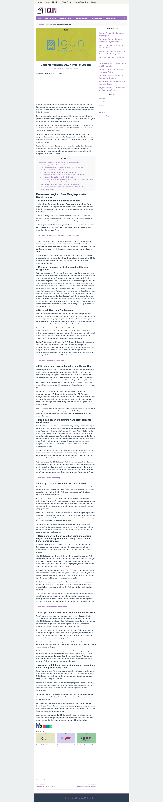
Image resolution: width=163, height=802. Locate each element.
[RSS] (125, 2)
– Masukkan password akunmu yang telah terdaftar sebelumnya (62, 174)
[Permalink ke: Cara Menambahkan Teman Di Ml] (66, 738)
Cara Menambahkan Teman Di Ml (66, 745)
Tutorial (101, 105)
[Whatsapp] (50, 726)
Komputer (101, 98)
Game (45, 780)
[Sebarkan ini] (37, 726)
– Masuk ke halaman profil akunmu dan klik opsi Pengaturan (61, 167)
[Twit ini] (41, 726)
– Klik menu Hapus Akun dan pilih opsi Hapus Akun (58, 172)
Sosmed (101, 109)
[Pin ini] (44, 726)
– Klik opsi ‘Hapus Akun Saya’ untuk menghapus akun (59, 184)
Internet (101, 102)
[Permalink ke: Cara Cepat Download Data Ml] (86, 738)
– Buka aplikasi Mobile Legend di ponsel (55, 165)
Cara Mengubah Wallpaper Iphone (86, 786)
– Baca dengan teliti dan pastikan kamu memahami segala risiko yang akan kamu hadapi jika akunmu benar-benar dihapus (66, 180)
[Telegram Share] (47, 726)
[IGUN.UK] (47, 10)
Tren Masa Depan (104, 116)
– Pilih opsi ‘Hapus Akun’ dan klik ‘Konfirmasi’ (56, 177)
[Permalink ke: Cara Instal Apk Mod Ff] (45, 738)
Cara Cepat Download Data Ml (86, 745)
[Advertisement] (66, 89)
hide (69, 158)
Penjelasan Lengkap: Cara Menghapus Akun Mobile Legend (58, 162)
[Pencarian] (124, 18)
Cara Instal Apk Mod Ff (43, 745)
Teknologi (101, 112)
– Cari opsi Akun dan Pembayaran (52, 170)
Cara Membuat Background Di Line (45, 786)
